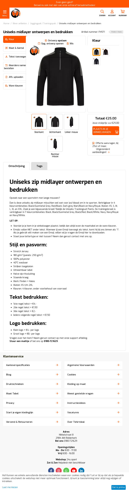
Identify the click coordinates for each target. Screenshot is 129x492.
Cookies (71, 374)
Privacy (10, 403)
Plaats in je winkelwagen (102, 130)
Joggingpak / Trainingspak (43, 23)
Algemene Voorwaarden (80, 365)
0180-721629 (66, 440)
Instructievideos (76, 403)
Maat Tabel (12, 393)
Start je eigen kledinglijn (19, 412)
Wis (71, 43)
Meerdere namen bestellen (15, 67)
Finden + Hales (116, 32)
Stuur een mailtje (19, 341)
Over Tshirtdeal (76, 422)
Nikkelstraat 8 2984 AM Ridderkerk (66, 436)
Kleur (96, 41)
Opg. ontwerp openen (52, 43)
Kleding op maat (76, 384)
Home (6, 23)
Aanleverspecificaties (18, 365)
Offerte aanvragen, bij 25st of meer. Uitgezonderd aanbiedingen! (105, 148)
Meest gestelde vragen (80, 393)
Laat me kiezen (10, 487)
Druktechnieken (15, 384)
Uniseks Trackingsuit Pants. (80, 209)
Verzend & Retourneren (19, 422)
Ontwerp (57, 40)
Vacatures (73, 412)
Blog (8, 374)
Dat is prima (118, 487)
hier (87, 232)
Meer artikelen (20, 23)
